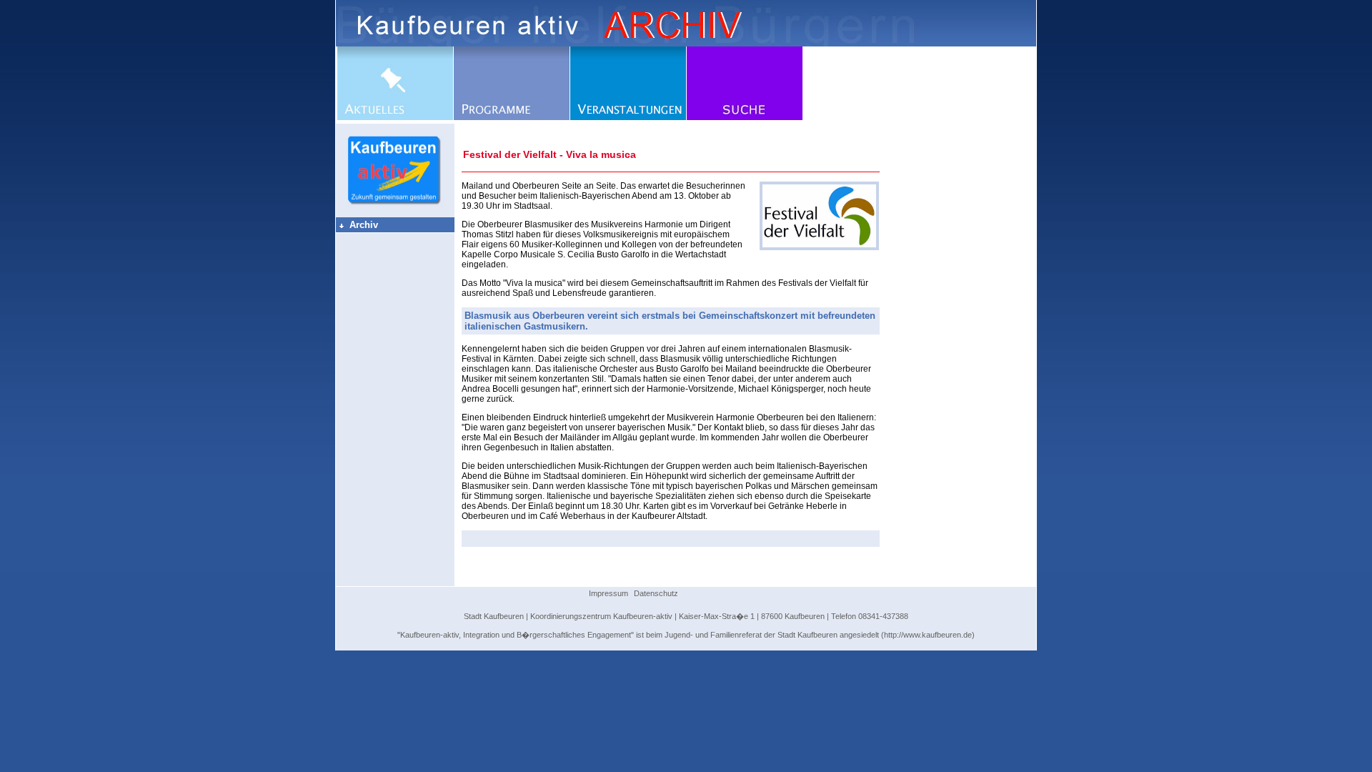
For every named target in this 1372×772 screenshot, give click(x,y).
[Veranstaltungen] (628, 117)
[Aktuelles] (395, 117)
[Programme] (512, 117)
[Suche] (744, 117)
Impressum (608, 593)
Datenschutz (656, 593)
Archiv (358, 224)
